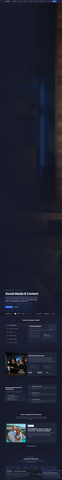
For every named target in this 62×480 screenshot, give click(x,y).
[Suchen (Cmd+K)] (48, 1)
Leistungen (14, 1)
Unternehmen (31, 1)
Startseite (7, 290)
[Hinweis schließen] (59, 471)
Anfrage (54, 1)
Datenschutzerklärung (16, 477)
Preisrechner (42, 1)
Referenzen (37, 1)
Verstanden (58, 477)
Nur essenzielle (39, 474)
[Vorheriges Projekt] (52, 440)
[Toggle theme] (49, 1)
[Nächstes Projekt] (54, 440)
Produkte (19, 1)
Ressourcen (25, 1)
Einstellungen (34, 474)
